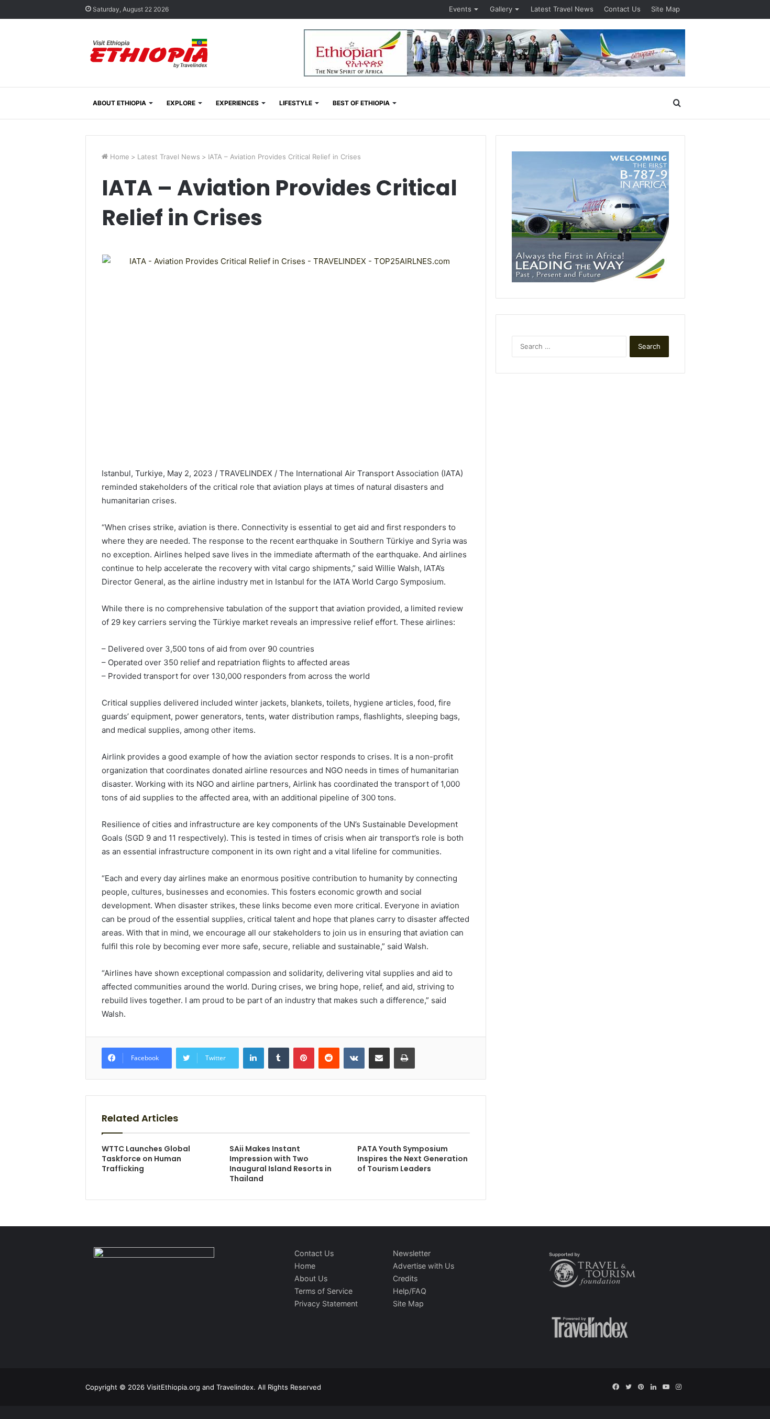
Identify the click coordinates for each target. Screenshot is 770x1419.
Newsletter (412, 1253)
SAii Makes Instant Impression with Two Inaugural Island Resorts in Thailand (280, 1163)
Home (118, 156)
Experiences (237, 103)
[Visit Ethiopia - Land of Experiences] (150, 54)
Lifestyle (295, 103)
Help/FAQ (409, 1290)
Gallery (501, 9)
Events (460, 9)
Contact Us (622, 9)
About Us (310, 1278)
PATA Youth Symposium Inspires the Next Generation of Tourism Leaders (412, 1158)
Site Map (665, 9)
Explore (181, 103)
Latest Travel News (562, 9)
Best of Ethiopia (361, 103)
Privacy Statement (326, 1303)
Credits (405, 1278)
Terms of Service (323, 1290)
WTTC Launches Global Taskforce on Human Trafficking (146, 1158)
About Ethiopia (119, 103)
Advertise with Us (423, 1265)
